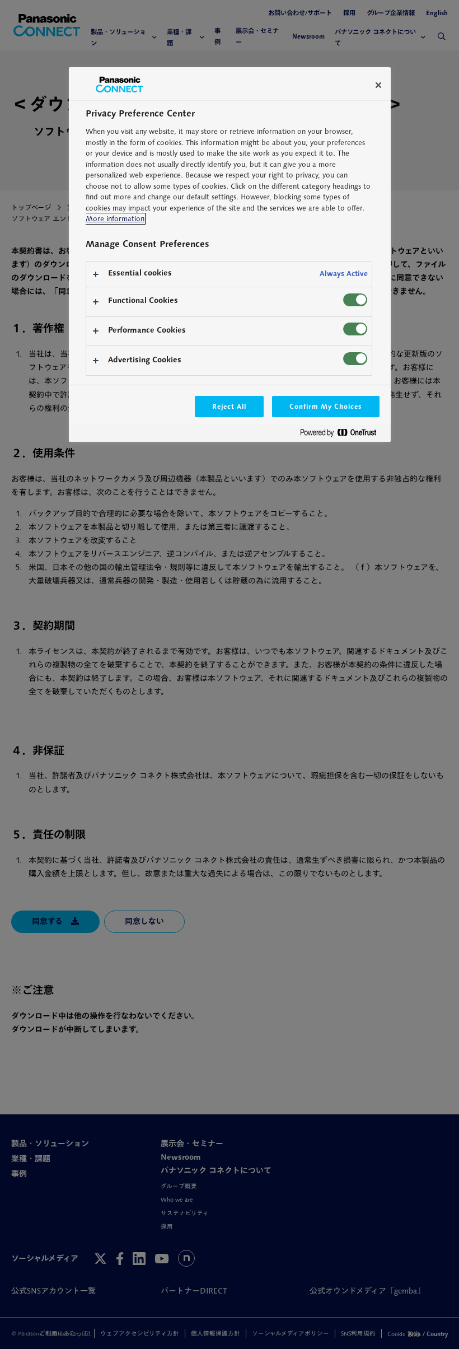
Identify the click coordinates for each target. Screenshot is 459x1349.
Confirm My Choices (325, 406)
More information (115, 218)
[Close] (378, 85)
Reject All (229, 406)
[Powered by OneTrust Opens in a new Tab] (342, 435)
